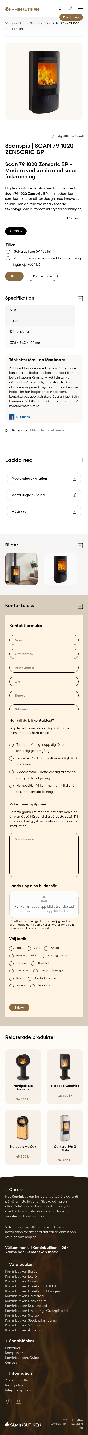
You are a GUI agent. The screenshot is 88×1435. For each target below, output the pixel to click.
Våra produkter (15, 23)
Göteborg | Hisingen (58, 955)
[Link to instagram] (18, 1401)
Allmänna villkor (18, 1380)
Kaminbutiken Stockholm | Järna (31, 1320)
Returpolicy (14, 1385)
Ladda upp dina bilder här (33, 885)
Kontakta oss (71, 17)
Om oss (11, 1362)
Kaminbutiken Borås (21, 1271)
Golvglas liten (32, 251)
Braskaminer (56, 430)
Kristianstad (22, 970)
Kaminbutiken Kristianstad (26, 1306)
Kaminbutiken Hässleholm (25, 1301)
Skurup (20, 978)
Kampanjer (14, 1353)
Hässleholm (44, 962)
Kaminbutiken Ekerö (21, 1276)
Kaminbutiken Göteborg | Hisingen (32, 1291)
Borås (19, 947)
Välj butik (19, 938)
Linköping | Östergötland (54, 970)
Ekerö (37, 947)
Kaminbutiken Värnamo (24, 1325)
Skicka (19, 1007)
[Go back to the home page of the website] (23, 8)
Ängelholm (44, 985)
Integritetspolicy (18, 1390)
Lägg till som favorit (70, 136)
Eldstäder (35, 23)
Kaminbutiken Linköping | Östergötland (36, 1310)
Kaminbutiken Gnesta (22, 1281)
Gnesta (55, 947)
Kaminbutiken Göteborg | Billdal (30, 1286)
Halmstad (21, 962)
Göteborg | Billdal (26, 955)
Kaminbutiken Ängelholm (25, 1330)
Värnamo (21, 985)
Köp (14, 276)
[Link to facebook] (7, 1401)
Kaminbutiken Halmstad (24, 1296)
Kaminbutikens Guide (22, 1358)
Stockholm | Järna (45, 978)
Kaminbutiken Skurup (22, 1315)
